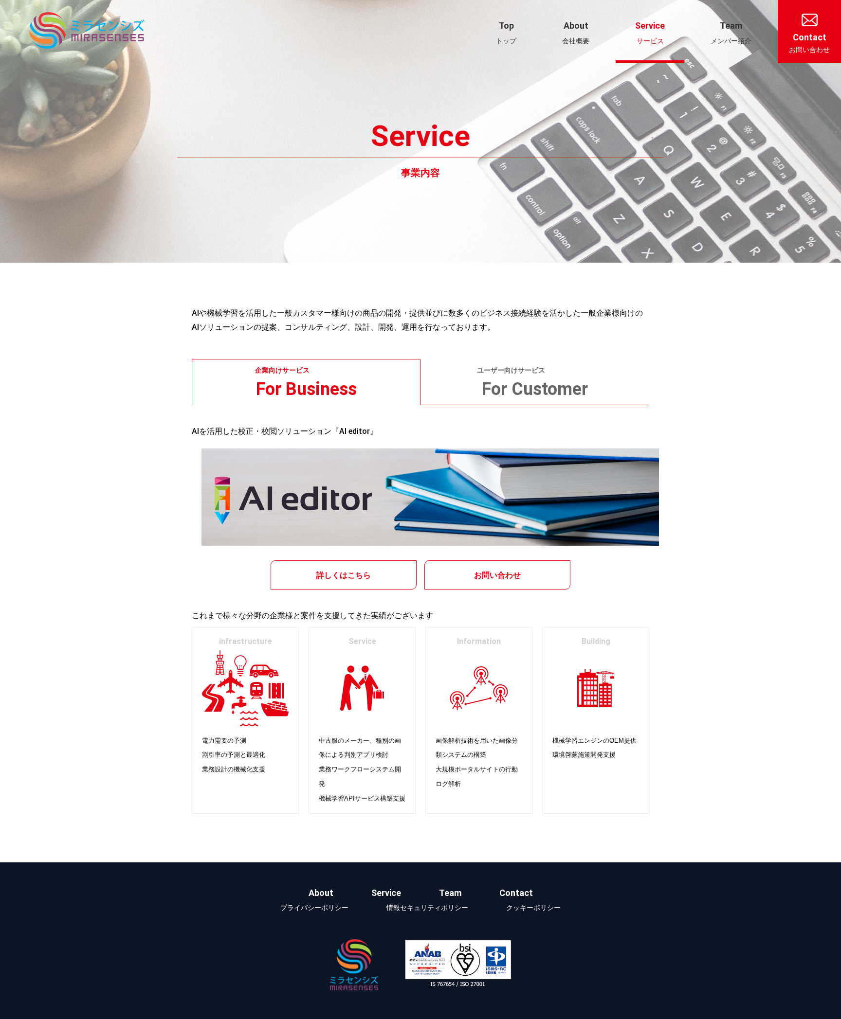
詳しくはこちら (343, 575)
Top (506, 32)
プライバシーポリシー (314, 908)
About (575, 32)
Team (731, 32)
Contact (809, 43)
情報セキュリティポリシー (427, 908)
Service (650, 32)
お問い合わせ (497, 575)
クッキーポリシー (533, 908)
